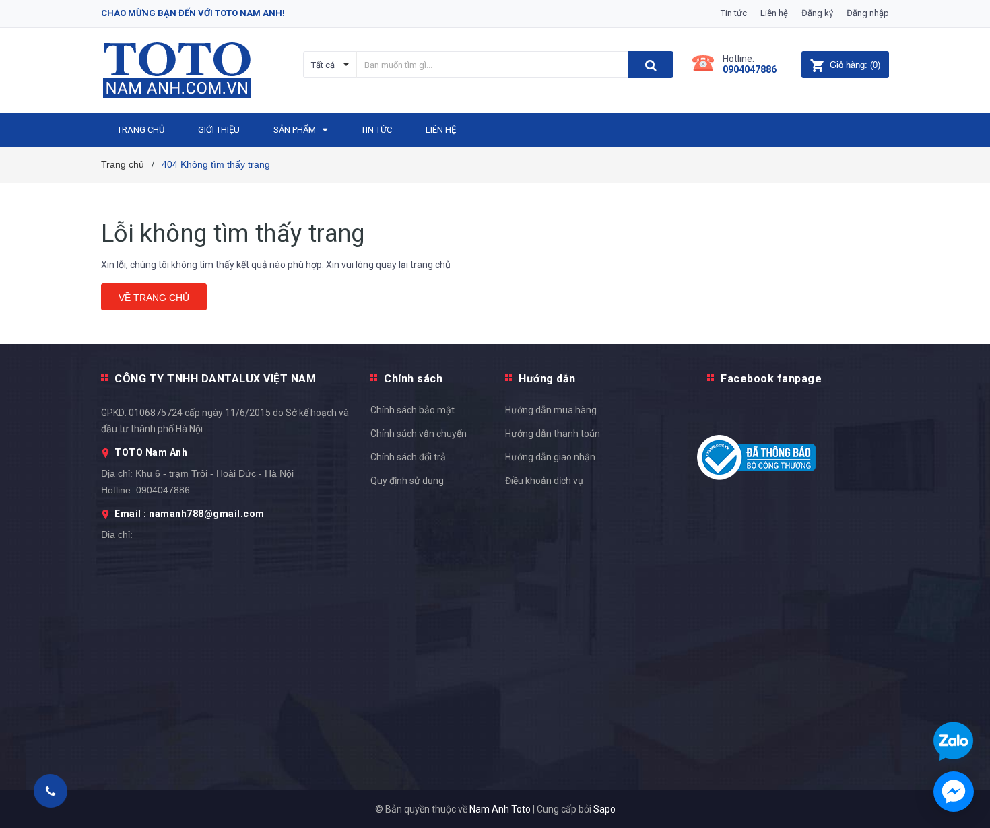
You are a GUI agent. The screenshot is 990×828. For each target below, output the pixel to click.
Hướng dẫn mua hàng (551, 410)
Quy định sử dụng (407, 480)
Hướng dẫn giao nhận (550, 457)
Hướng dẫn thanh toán (552, 433)
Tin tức (734, 13)
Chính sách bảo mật (412, 410)
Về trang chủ (154, 297)
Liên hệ (774, 13)
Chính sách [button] (413, 378)
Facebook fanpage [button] (771, 378)
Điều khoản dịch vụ (544, 480)
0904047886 (750, 69)
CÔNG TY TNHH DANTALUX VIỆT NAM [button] (215, 378)
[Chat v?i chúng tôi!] (953, 791)
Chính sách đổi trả (408, 457)
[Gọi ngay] (50, 791)
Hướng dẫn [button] (547, 378)
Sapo (604, 809)
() (855, 65)
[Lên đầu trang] (966, 566)
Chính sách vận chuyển (418, 433)
